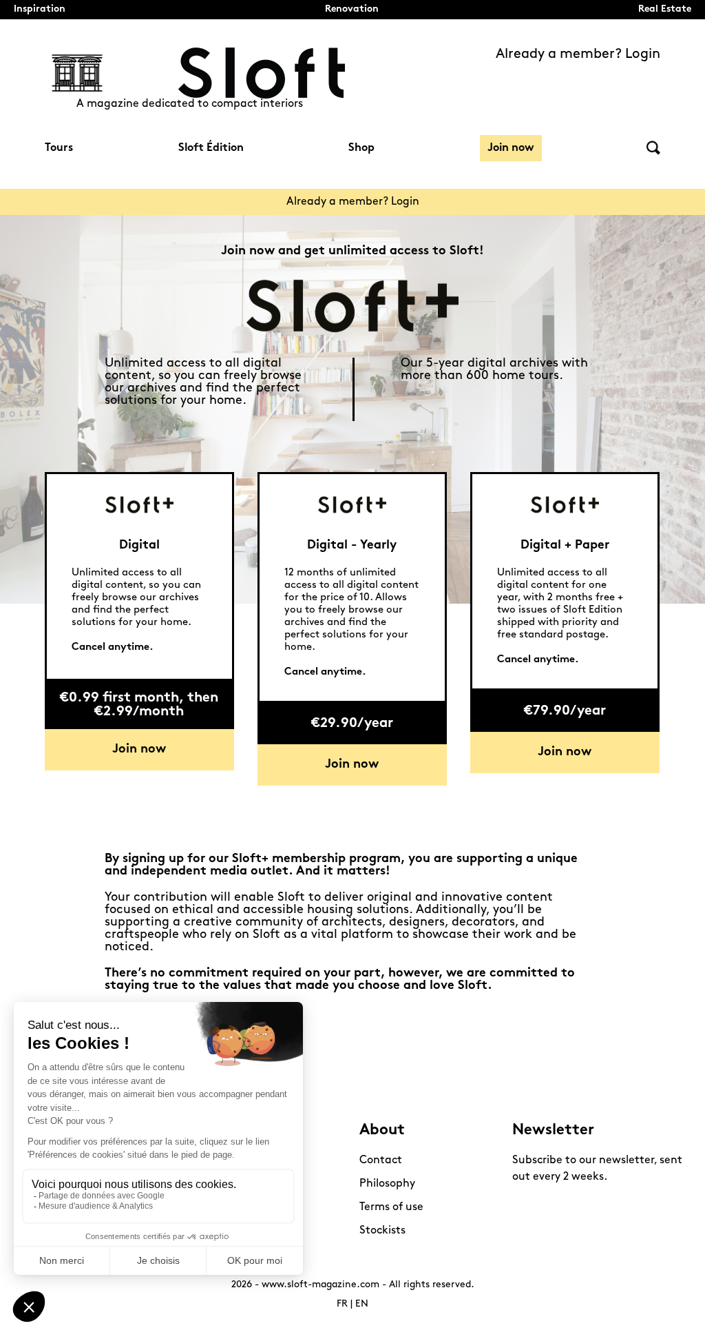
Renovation (352, 9)
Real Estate (664, 9)
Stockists (382, 1230)
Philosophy (387, 1183)
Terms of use (391, 1207)
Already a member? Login (578, 54)
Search (653, 148)
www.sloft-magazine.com (320, 1285)
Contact (380, 1160)
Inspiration (39, 9)
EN (361, 1304)
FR (342, 1304)
